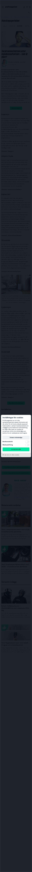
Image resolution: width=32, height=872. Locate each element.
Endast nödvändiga (16, 437)
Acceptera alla (16, 449)
